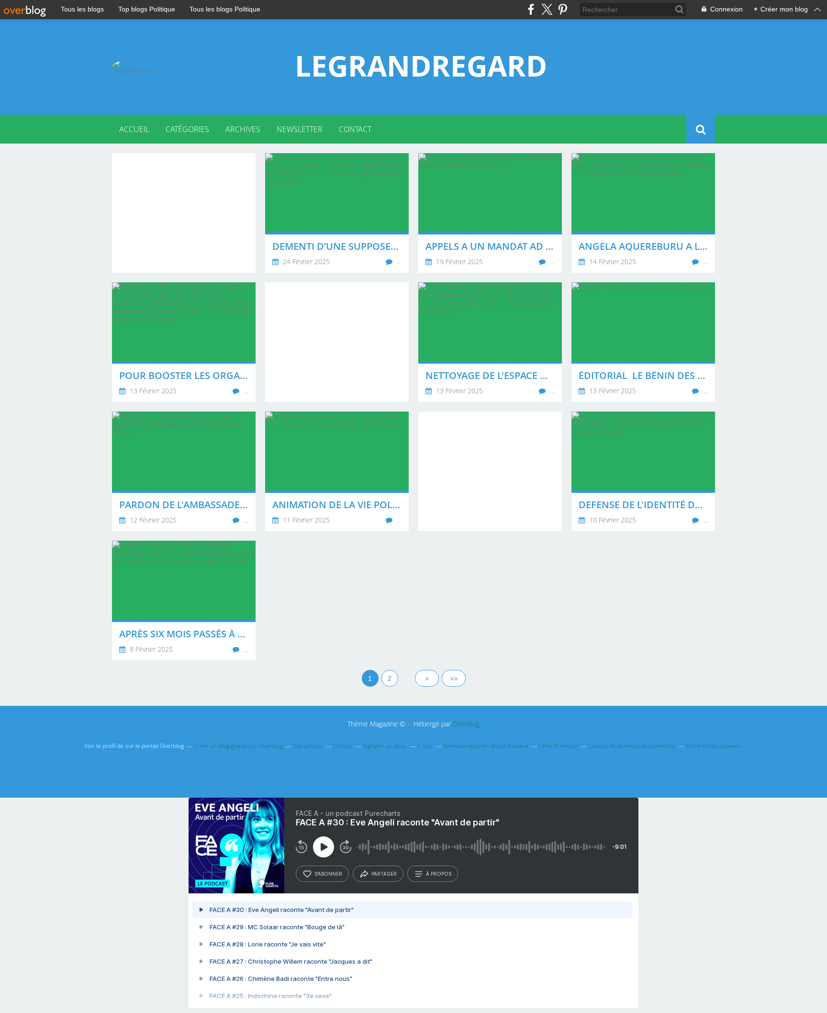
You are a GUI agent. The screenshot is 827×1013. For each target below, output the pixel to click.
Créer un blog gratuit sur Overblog (238, 746)
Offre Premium (558, 746)
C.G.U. (425, 746)
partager (384, 874)
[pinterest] (563, 9)
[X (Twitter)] (547, 9)
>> (454, 678)
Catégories (187, 129)
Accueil (134, 129)
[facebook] (531, 9)
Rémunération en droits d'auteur (486, 746)
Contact (355, 129)
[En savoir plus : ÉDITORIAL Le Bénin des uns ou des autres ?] (643, 342)
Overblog (466, 723)
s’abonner (328, 874)
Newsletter (300, 129)
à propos (438, 874)
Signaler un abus (385, 746)
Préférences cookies (713, 746)
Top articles (308, 746)
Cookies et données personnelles (632, 746)
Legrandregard (421, 65)
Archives (242, 129)
